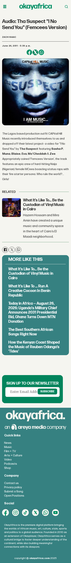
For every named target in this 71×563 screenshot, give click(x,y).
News (8, 443)
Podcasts (10, 464)
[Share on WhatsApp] (41, 52)
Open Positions (14, 496)
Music (8, 447)
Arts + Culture (13, 455)
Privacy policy (13, 487)
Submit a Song (13, 491)
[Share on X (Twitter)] (35, 52)
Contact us (11, 483)
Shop (7, 468)
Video (8, 459)
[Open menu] (4, 6)
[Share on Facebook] (29, 52)
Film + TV (10, 451)
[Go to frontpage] (35, 7)
